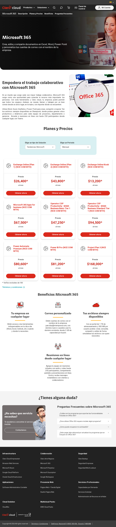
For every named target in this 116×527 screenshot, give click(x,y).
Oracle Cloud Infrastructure (12, 477)
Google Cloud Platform (10, 472)
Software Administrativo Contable (14, 487)
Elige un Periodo (67, 143)
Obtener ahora (21, 193)
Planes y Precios (36, 14)
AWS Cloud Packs (46, 507)
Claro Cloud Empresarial (11, 459)
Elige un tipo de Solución (35, 143)
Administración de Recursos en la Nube (92, 496)
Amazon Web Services (10, 463)
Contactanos (21, 430)
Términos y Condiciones (39, 524)
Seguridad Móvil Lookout (87, 468)
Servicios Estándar (85, 492)
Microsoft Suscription (48, 472)
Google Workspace (47, 477)
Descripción (23, 14)
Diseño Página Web (47, 492)
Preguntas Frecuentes (63, 14)
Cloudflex (5, 507)
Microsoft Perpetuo (47, 468)
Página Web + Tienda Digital (50, 487)
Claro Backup (83, 459)
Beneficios (48, 14)
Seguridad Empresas (85, 463)
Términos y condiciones (12, 287)
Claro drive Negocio (47, 459)
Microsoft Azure (8, 468)
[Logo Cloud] (11, 7)
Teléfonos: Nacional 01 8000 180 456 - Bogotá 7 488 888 (71, 524)
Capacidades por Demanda (88, 487)
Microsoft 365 (45, 463)
